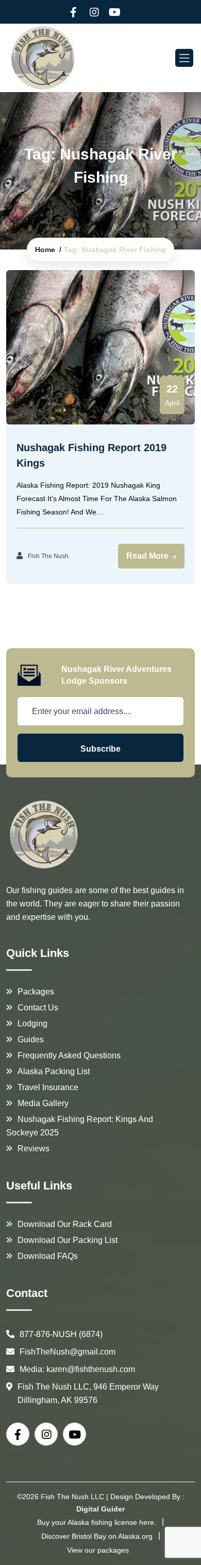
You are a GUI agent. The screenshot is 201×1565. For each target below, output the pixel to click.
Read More (148, 556)
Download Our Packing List (68, 1240)
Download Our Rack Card (65, 1224)
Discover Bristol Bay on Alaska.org (97, 1536)
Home (45, 249)
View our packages (98, 1550)
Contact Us (38, 1007)
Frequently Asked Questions (69, 1055)
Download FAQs (48, 1256)
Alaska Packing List (54, 1071)
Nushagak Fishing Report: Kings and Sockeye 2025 (79, 1126)
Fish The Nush (48, 556)
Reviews (33, 1148)
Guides (31, 1039)
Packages (36, 991)
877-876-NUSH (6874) (61, 1334)
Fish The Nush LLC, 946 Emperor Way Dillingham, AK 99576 (88, 1393)
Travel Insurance (48, 1087)
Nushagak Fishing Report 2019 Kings (91, 455)
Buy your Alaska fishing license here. (96, 1522)
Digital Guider (100, 1509)
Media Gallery (43, 1103)
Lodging (32, 1023)
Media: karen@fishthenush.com (77, 1369)
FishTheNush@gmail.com (67, 1351)
